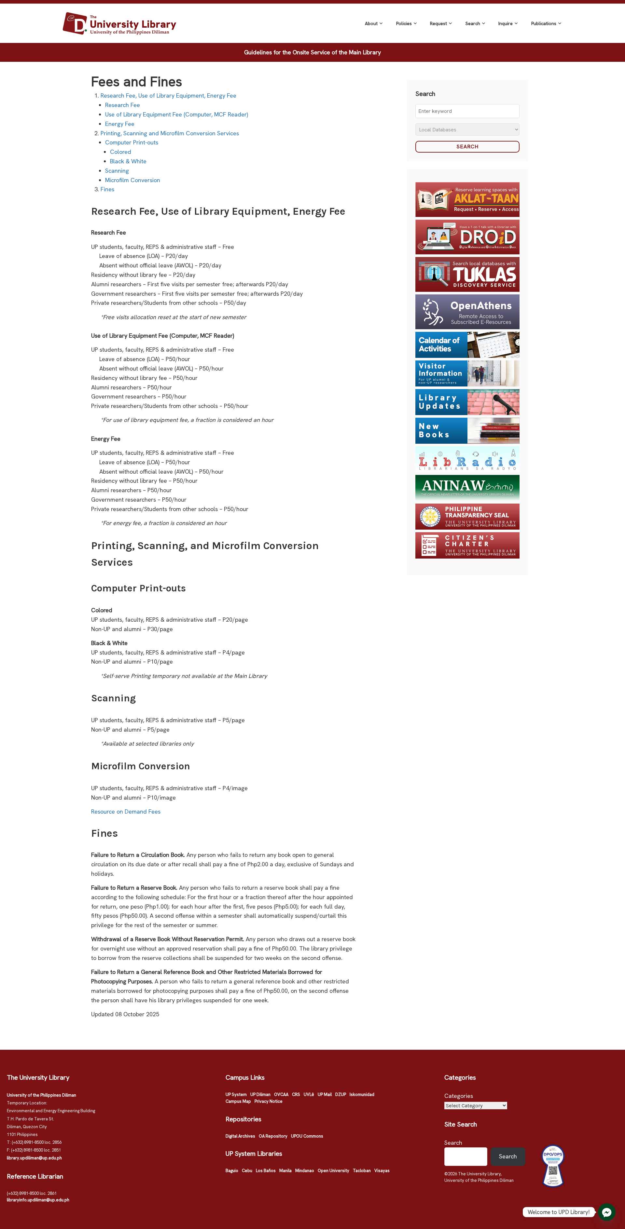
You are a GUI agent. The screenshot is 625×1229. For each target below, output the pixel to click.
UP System (236, 1094)
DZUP (340, 1094)
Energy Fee (119, 124)
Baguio (232, 1170)
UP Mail (325, 1094)
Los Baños (266, 1170)
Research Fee (122, 105)
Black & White (128, 161)
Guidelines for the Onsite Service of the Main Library (312, 52)
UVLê (309, 1094)
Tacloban (362, 1170)
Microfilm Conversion (132, 180)
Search (472, 23)
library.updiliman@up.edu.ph (34, 1158)
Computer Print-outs (131, 142)
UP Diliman (260, 1094)
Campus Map (238, 1101)
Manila (285, 1170)
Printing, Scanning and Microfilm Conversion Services (170, 133)
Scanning (117, 170)
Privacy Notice (269, 1101)
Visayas (382, 1170)
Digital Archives (240, 1136)
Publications (543, 23)
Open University (333, 1170)
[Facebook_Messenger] (607, 1212)
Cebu (247, 1170)
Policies (404, 23)
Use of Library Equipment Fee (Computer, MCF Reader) (176, 114)
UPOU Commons (307, 1136)
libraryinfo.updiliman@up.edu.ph (38, 1200)
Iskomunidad (362, 1094)
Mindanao (304, 1170)
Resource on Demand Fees (125, 811)
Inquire (505, 23)
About (371, 23)
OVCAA (281, 1094)
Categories (458, 1096)
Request (438, 23)
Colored (120, 151)
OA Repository (273, 1136)
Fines (107, 189)
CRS (296, 1094)
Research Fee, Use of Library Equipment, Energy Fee (168, 95)
